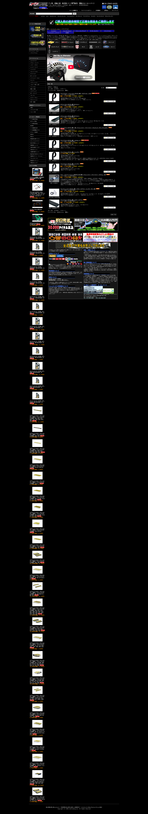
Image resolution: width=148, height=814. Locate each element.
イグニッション (34, 82)
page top (113, 214)
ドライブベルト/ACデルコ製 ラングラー (69, 152)
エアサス (43, 16)
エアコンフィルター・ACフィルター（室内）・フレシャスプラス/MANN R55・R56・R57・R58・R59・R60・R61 (37, 450)
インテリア (33, 69)
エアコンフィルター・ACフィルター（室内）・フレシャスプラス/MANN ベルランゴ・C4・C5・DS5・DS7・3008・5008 (37, 697)
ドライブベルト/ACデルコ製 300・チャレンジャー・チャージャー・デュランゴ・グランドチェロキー (84, 127)
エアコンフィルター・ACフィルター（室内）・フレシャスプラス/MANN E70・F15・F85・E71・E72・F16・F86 (37, 628)
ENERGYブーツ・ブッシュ (36, 156)
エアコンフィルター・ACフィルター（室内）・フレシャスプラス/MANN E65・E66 (37, 561)
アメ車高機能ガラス (35, 130)
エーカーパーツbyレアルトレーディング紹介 (91, 807)
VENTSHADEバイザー (35, 147)
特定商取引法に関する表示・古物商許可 (70, 807)
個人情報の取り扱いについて (52, 807)
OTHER (67, 32)
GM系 (31, 107)
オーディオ (33, 73)
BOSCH (31, 134)
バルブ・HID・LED (34, 84)
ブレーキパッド (79, 16)
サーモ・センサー (94, 30)
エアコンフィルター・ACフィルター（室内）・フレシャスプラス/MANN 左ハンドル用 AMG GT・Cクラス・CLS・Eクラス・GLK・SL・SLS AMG (37, 680)
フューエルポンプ (71, 16)
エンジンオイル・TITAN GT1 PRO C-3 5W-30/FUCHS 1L (37, 312)
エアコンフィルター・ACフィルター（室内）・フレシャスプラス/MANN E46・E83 (37, 434)
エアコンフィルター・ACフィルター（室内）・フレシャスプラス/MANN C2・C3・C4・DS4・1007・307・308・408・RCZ (37, 644)
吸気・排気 (33, 89)
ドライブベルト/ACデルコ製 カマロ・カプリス (71, 199)
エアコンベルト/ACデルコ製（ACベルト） (70, 104)
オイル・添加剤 (34, 132)
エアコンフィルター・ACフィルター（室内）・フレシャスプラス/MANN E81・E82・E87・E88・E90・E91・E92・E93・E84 (37, 418)
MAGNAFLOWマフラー (35, 138)
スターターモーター (61, 16)
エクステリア (33, 60)
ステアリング (33, 91)
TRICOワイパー (34, 149)
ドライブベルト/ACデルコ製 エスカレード (70, 140)
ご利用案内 (97, 10)
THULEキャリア (34, 162)
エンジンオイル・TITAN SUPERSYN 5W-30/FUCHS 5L (37, 267)
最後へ (66, 90)
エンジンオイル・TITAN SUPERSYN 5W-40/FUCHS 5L (37, 237)
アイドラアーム (86, 16)
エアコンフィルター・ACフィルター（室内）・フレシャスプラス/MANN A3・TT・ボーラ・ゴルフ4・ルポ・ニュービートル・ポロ (37, 732)
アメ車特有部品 (34, 123)
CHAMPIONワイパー (34, 151)
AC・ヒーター (33, 76)
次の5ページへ (60, 90)
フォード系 (33, 112)
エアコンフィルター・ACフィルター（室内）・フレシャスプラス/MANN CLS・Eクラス (37, 530)
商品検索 (32, 13)
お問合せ (106, 10)
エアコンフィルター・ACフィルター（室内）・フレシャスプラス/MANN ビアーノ (37, 482)
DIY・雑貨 (32, 102)
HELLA (31, 136)
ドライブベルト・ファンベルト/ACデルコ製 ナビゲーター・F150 (75, 93)
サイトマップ (115, 10)
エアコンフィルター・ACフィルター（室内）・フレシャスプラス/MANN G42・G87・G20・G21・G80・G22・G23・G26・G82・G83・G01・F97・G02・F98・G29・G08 (37, 611)
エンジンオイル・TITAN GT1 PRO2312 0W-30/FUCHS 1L (37, 357)
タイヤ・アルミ (34, 97)
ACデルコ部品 (33, 121)
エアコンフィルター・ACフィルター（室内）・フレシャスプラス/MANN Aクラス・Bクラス (37, 466)
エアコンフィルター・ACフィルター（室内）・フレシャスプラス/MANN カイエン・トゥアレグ (37, 748)
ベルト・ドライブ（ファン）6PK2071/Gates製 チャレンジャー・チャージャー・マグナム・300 (83, 174)
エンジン (32, 80)
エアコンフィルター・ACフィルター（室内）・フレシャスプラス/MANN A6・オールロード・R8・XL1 (37, 593)
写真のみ (56, 87)
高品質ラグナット (34, 160)
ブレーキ (32, 95)
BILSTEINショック (34, 143)
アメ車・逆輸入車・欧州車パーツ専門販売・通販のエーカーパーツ (71, 3)
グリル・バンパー (34, 62)
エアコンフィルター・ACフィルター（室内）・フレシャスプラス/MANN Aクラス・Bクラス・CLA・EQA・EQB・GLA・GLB (37, 781)
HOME (48, 29)
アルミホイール (34, 158)
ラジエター (93, 16)
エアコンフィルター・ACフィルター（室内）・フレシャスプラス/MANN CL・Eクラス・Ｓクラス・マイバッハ (37, 798)
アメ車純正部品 (34, 119)
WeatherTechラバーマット (36, 154)
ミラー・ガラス (34, 65)
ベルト (47, 16)
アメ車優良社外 (34, 128)
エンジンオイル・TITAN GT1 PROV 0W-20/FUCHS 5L (37, 372)
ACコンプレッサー (109, 16)
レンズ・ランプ (34, 67)
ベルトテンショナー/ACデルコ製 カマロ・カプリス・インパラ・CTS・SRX (77, 189)
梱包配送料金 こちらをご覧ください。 (59, 280)
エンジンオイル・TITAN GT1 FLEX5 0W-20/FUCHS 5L (37, 327)
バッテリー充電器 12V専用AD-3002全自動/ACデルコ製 (37, 178)
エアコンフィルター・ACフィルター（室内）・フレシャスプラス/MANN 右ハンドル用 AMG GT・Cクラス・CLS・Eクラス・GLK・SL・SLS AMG (37, 663)
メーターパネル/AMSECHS (36, 209)
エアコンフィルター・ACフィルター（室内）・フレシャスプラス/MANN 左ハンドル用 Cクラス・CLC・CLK (37, 514)
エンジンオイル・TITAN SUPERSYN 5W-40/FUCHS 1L (37, 252)
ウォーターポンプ (100, 16)
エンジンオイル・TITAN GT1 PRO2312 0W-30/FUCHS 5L (37, 342)
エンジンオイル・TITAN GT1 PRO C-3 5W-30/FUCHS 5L (37, 297)
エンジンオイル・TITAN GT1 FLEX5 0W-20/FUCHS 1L (37, 401)
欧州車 (31, 125)
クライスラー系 (34, 109)
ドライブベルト (34, 53)
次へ (55, 90)
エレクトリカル (34, 71)
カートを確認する (73, 10)
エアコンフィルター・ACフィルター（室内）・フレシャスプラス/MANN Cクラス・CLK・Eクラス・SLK (37, 714)
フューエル (33, 86)
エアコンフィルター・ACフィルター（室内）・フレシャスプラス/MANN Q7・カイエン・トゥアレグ (37, 764)
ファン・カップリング (81, 30)
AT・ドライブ (33, 93)
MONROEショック (34, 145)
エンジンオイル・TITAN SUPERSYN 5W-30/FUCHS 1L (37, 282)
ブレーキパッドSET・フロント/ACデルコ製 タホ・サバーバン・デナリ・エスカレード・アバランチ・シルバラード (37, 194)
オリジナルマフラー (35, 141)
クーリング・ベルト (34, 51)
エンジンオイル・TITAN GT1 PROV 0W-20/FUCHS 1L (37, 386)
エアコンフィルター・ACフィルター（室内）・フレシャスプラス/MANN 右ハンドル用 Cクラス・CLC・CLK (37, 497)
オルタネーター (53, 16)
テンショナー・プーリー (53, 32)
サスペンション (34, 99)
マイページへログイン (86, 10)
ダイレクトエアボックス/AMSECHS (35, 224)
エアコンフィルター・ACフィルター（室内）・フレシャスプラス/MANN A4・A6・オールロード (37, 577)
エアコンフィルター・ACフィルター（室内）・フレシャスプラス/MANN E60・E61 (37, 546)
